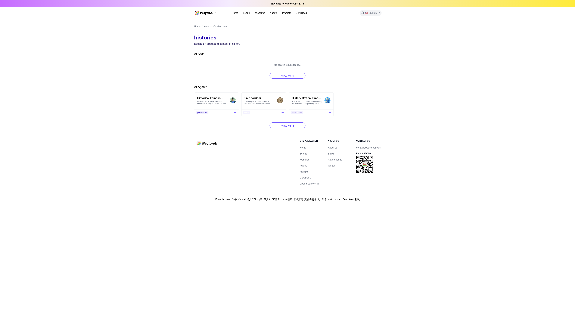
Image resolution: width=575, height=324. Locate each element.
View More (287, 76)
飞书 (234, 199)
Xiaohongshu (335, 159)
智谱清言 (298, 199)
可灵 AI (276, 199)
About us (332, 147)
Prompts (286, 13)
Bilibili (331, 153)
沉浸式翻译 (310, 199)
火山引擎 (322, 199)
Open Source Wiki (309, 183)
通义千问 (251, 199)
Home (235, 13)
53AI (330, 199)
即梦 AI (267, 199)
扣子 (260, 199)
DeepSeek (348, 199)
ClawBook (301, 13)
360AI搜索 (286, 199)
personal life (209, 26)
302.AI (337, 199)
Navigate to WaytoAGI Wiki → (287, 3)
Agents (273, 13)
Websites (260, 13)
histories (222, 26)
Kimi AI (242, 199)
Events (246, 13)
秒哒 (357, 199)
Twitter (331, 165)
